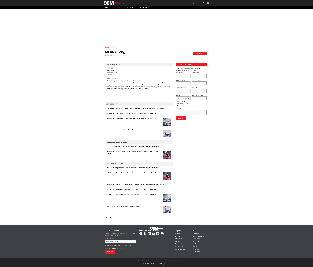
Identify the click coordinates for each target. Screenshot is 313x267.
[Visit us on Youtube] (153, 233)
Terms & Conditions (157, 261)
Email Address (181, 80)
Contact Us (168, 261)
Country (179, 95)
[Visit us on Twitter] (145, 233)
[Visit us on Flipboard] (157, 233)
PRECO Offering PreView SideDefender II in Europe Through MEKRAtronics (133, 146)
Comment (179, 108)
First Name (180, 72)
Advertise (137, 261)
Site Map (176, 261)
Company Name (181, 87)
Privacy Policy (122, 248)
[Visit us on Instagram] (162, 233)
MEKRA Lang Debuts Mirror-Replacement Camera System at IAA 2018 (131, 118)
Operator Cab (110, 48)
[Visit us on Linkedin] (149, 233)
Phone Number (197, 80)
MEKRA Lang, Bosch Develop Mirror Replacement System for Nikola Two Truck (132, 152)
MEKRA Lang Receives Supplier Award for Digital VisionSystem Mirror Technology (135, 108)
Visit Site (200, 53)
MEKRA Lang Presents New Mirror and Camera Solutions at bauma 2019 (132, 113)
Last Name (196, 72)
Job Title (195, 87)
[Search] (203, 3)
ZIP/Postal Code (197, 95)
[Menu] (207, 3)
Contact (109, 68)
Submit (181, 118)
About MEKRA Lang (113, 78)
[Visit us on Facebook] (140, 233)
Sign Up (110, 252)
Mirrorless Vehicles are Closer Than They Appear (124, 130)
